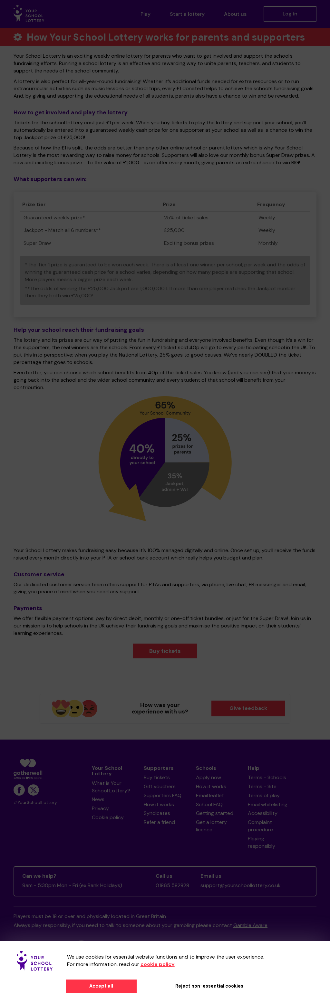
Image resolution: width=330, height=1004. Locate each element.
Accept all (101, 986)
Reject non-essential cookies (209, 986)
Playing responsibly (261, 842)
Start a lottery (187, 14)
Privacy (100, 808)
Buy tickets (165, 651)
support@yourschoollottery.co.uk (240, 885)
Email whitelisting (267, 804)
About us (235, 14)
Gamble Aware (250, 925)
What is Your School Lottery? (111, 787)
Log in (290, 13)
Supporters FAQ (162, 795)
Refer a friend (159, 822)
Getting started (214, 813)
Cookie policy (108, 817)
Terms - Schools (267, 777)
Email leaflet (210, 795)
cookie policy (158, 964)
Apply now (208, 777)
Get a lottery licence (211, 826)
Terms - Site (262, 786)
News (98, 799)
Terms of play (264, 795)
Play (145, 14)
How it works (159, 804)
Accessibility (262, 813)
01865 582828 (172, 885)
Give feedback (248, 708)
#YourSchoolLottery (35, 802)
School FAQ (209, 804)
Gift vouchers (160, 786)
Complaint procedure (260, 826)
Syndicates (157, 813)
